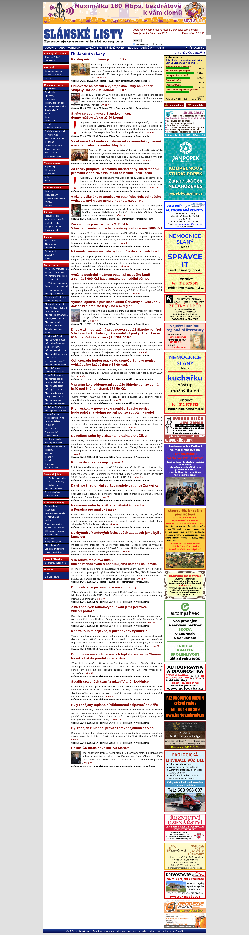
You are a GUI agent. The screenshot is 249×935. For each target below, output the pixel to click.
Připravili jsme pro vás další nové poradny (104, 587)
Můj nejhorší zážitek (54, 379)
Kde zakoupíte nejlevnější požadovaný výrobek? (109, 631)
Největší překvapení (54, 375)
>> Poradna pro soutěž (56, 276)
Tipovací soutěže (53, 216)
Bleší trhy (49, 255)
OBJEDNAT (50, 60)
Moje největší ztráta (54, 386)
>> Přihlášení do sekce (56, 478)
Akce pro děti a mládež (177, 75)
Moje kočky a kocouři (54, 304)
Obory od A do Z (52, 57)
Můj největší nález (53, 368)
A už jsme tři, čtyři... (53, 542)
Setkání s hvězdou (53, 325)
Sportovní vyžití (173, 80)
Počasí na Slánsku (53, 75)
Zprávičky (49, 96)
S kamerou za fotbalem (55, 563)
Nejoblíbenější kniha (54, 418)
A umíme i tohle (52, 534)
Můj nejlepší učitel (53, 545)
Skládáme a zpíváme (54, 531)
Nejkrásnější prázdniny (55, 407)
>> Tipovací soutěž (54, 290)
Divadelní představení (55, 198)
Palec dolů (50, 510)
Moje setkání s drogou (55, 340)
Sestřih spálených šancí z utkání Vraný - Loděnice (110, 681)
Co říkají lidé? (51, 110)
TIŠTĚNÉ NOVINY (114, 47)
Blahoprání (50, 170)
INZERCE (133, 47)
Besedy (48, 205)
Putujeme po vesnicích (55, 106)
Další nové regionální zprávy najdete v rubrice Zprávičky (115, 485)
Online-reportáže (53, 149)
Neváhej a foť (51, 432)
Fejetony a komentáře (55, 513)
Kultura (48, 113)
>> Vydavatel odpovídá (56, 283)
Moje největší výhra (54, 382)
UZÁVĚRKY (147, 47)
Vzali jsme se (51, 538)
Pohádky (49, 457)
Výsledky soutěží (52, 223)
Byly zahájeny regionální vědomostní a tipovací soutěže (114, 705)
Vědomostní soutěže (54, 219)
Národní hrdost (52, 414)
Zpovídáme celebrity (54, 138)
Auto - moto (50, 240)
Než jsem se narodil (54, 396)
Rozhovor (49, 464)
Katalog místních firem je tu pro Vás (98, 59)
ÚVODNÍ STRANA (55, 47)
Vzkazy (48, 177)
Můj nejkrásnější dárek (55, 411)
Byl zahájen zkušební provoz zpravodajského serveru (113, 728)
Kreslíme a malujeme (55, 527)
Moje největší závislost (55, 364)
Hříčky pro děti (51, 230)
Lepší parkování (173, 85)
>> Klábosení (51, 279)
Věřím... (48, 333)
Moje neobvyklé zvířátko (56, 308)
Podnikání (49, 142)
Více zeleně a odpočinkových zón (182, 90)
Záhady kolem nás (53, 329)
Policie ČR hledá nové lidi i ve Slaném (100, 748)
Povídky (48, 453)
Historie (48, 124)
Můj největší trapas (53, 389)
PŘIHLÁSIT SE (195, 47)
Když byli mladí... (52, 135)
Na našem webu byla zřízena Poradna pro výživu (109, 436)
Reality (48, 258)
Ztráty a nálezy (51, 244)
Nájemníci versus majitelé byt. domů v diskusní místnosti (115, 251)
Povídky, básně (52, 517)
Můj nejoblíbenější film (55, 350)
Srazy (47, 181)
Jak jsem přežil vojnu (54, 549)
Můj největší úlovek (54, 294)
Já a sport (49, 425)
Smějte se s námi (53, 226)
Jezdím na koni (52, 311)
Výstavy (48, 202)
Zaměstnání (50, 248)
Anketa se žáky (52, 467)
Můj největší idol (52, 322)
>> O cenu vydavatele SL (57, 269)
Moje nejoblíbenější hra (56, 354)
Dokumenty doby (53, 128)
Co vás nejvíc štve (53, 552)
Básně (48, 460)
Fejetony (49, 450)
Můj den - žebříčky (53, 489)
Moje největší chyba (54, 393)
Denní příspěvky (52, 492)
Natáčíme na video (53, 524)
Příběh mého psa (53, 301)
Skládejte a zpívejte (54, 443)
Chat (47, 573)
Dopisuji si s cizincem (55, 318)
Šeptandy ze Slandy (54, 145)
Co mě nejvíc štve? (54, 357)
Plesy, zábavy (51, 195)
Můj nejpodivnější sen (55, 400)
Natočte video (51, 435)
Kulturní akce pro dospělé (178, 71)
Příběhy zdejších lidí (54, 103)
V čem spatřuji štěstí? (55, 361)
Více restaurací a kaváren (178, 66)
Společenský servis (54, 71)
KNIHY (160, 47)
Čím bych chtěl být (53, 336)
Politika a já (50, 428)
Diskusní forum (52, 577)
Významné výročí (53, 156)
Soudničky (50, 120)
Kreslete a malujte (53, 439)
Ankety (48, 78)
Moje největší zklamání (55, 404)
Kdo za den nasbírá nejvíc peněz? (97, 462)
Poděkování (50, 174)
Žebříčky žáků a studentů (56, 286)
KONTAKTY (74, 47)
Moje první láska (52, 421)
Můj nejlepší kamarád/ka (56, 315)
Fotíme (48, 520)
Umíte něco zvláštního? (56, 446)
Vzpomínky (50, 166)
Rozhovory (50, 99)
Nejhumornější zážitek (55, 372)
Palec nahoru (51, 506)
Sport (47, 117)
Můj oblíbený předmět (55, 343)
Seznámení (50, 251)
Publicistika (50, 92)
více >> (101, 77)
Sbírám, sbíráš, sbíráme (56, 297)
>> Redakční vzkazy (54, 272)
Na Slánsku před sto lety (56, 131)
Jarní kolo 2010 (52, 496)
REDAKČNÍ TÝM (93, 47)
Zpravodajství (51, 89)
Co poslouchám (52, 347)
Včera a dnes (51, 152)
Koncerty (49, 191)
